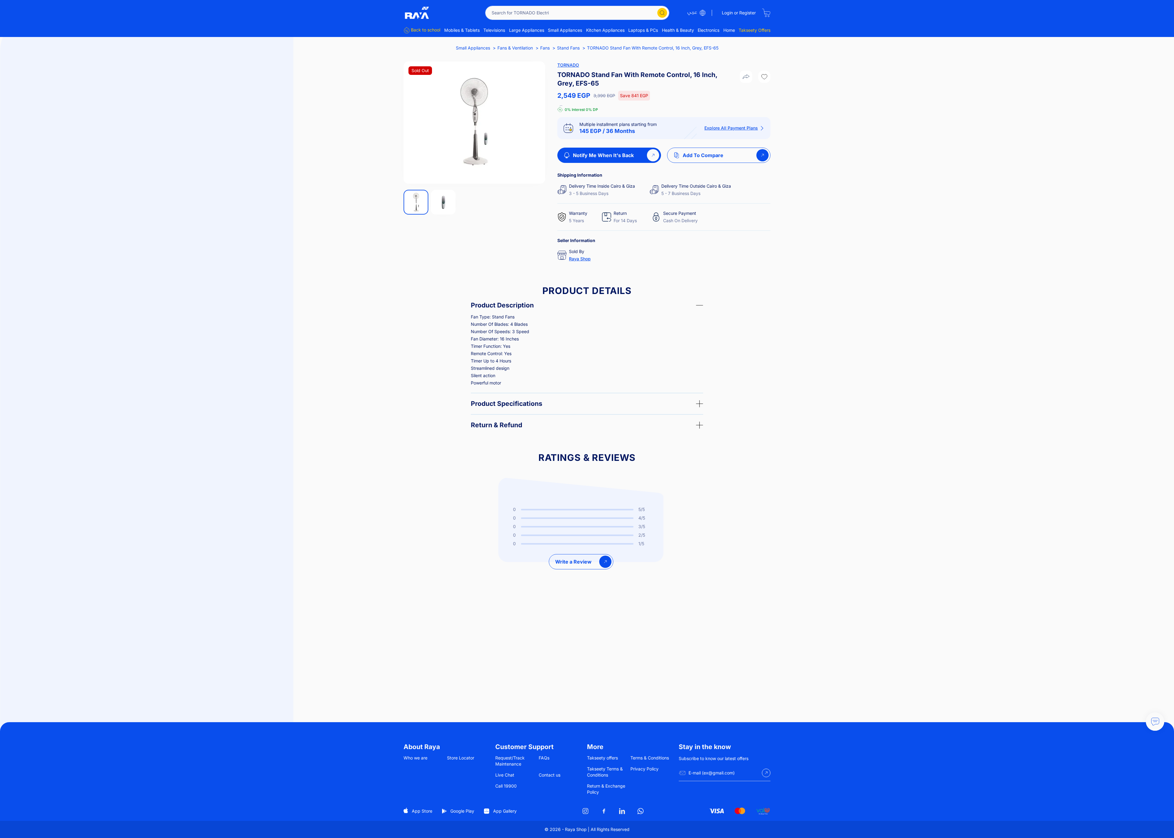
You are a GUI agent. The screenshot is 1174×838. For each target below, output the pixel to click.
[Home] (417, 13)
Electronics (708, 30)
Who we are (415, 757)
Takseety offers (602, 757)
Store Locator (460, 757)
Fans (545, 47)
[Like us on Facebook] (604, 811)
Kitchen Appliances (605, 30)
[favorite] (764, 77)
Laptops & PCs (643, 30)
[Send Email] (766, 773)
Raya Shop (580, 258)
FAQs (544, 757)
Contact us (549, 774)
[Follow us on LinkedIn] (622, 811)
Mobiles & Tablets (462, 30)
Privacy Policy (644, 768)
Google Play (462, 811)
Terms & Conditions (649, 757)
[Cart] (766, 13)
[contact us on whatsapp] (640, 811)
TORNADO (568, 65)
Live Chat (504, 774)
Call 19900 (506, 785)
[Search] (662, 13)
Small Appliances (565, 30)
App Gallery (505, 811)
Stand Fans (568, 47)
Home (729, 30)
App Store (422, 811)
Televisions (494, 30)
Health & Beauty (678, 30)
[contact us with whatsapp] (1155, 721)
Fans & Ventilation (515, 47)
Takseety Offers (754, 30)
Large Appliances (526, 30)
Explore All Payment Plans (731, 127)
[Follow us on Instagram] (585, 811)
